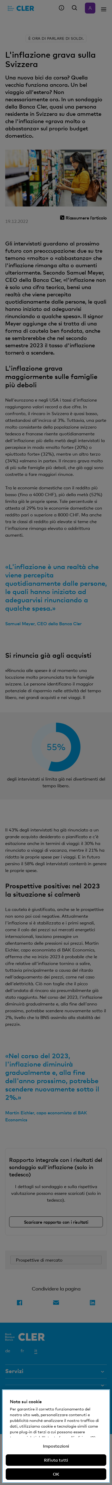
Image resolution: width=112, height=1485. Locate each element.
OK (56, 1474)
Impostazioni (56, 1446)
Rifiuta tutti (56, 1460)
